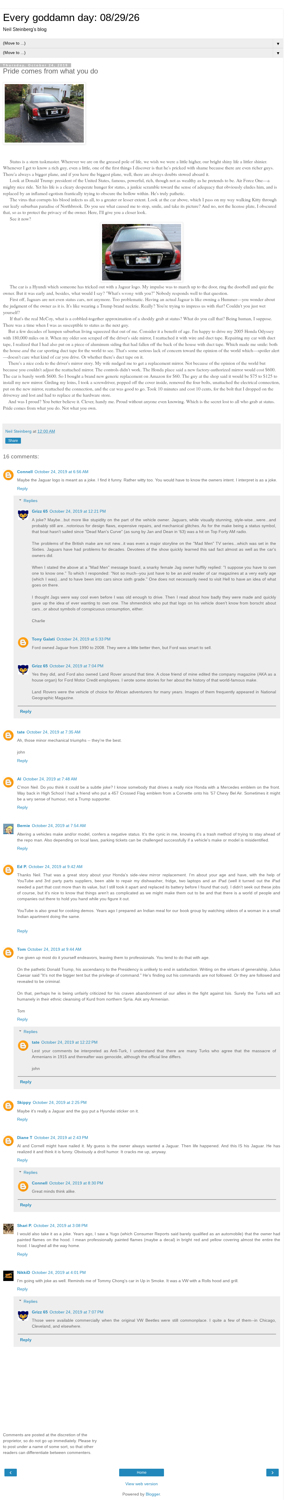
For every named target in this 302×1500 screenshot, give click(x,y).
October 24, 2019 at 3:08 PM (61, 1225)
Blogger (153, 1494)
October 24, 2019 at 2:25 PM (60, 1102)
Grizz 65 (40, 511)
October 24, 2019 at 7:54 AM (59, 825)
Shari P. (24, 1225)
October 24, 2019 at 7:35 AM (54, 732)
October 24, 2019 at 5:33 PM (84, 639)
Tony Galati (43, 639)
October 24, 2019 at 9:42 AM (56, 866)
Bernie (23, 825)
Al (19, 779)
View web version (141, 1483)
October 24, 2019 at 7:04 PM (77, 666)
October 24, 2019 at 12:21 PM (78, 511)
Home (142, 1472)
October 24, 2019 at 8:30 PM (76, 1183)
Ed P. (22, 866)
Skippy (24, 1102)
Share (13, 441)
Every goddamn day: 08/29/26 (71, 17)
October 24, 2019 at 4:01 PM (59, 1272)
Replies (30, 500)
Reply (22, 488)
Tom (21, 949)
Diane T (24, 1137)
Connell (25, 471)
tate (21, 732)
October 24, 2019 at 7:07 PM (77, 1312)
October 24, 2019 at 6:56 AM (61, 471)
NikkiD (23, 1272)
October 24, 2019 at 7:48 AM (50, 779)
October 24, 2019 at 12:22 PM (69, 1042)
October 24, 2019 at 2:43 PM (61, 1137)
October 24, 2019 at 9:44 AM (54, 949)
